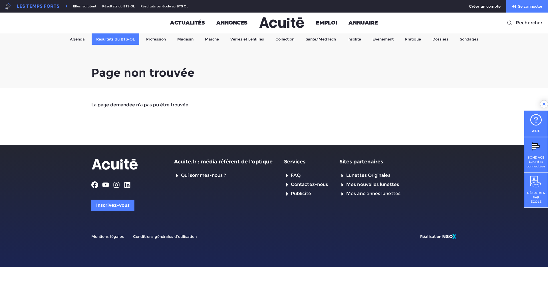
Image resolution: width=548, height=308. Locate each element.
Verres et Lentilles (247, 39)
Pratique (413, 39)
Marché (212, 39)
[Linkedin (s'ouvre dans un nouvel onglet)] (127, 184)
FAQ (296, 175)
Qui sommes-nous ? (203, 175)
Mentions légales (107, 236)
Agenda (77, 39)
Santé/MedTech (321, 39)
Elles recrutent (84, 6)
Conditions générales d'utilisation (165, 236)
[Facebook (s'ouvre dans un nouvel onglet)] (94, 184)
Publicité (301, 193)
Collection (284, 39)
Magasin (185, 39)
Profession (156, 39)
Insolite (354, 39)
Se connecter (530, 6)
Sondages (469, 39)
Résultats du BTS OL (118, 6)
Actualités (187, 23)
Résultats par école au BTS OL (164, 6)
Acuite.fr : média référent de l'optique (223, 162)
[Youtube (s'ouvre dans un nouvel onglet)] (105, 184)
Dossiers (440, 39)
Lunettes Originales (368, 175)
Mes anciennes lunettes (373, 193)
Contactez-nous (309, 184)
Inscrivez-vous (113, 205)
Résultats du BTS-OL (115, 39)
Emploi (326, 23)
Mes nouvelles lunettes (372, 184)
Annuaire (363, 23)
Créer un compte (485, 6)
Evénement (383, 39)
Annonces (231, 23)
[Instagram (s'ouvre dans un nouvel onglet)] (116, 184)
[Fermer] (544, 104)
